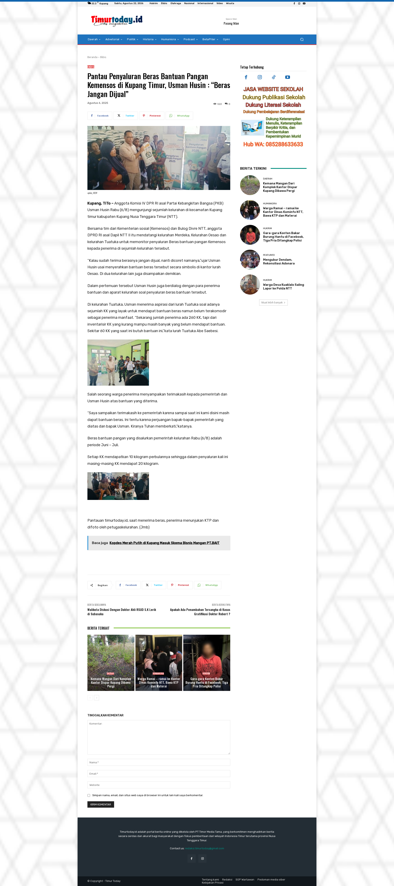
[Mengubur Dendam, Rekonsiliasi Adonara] (250, 260)
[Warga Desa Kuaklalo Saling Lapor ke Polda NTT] (250, 284)
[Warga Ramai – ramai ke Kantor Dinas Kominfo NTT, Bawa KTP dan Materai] (158, 663)
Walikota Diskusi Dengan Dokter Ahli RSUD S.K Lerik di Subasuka (121, 611)
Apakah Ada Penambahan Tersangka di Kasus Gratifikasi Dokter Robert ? (200, 611)
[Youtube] (304, 3)
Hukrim (206, 673)
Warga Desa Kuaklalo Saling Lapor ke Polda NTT (283, 286)
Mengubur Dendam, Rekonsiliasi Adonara (279, 261)
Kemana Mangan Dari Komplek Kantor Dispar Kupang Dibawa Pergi (111, 682)
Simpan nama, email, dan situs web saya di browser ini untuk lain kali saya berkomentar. (147, 795)
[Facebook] (294, 3)
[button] (302, 39)
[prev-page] (90, 697)
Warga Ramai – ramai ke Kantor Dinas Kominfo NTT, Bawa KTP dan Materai (158, 682)
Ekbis (103, 57)
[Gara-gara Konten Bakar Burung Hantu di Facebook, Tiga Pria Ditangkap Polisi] (206, 663)
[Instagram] (299, 3)
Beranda (92, 57)
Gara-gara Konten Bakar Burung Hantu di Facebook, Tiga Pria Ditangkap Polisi (207, 682)
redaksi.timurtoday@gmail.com (204, 848)
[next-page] (96, 697)
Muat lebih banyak (272, 302)
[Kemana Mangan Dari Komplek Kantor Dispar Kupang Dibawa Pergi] (110, 663)
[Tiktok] (274, 77)
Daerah (110, 673)
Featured (269, 255)
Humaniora (158, 673)
